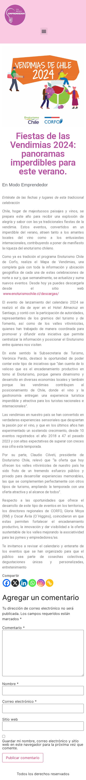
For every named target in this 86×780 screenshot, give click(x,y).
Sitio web (10, 719)
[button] (44, 31)
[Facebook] (6, 583)
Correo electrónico (19, 701)
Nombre (10, 684)
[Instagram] (41, 583)
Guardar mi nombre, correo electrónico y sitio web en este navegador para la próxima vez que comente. (42, 744)
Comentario (13, 627)
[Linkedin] (24, 583)
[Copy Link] (49, 583)
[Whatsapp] (32, 583)
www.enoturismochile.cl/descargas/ (31, 294)
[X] (15, 583)
